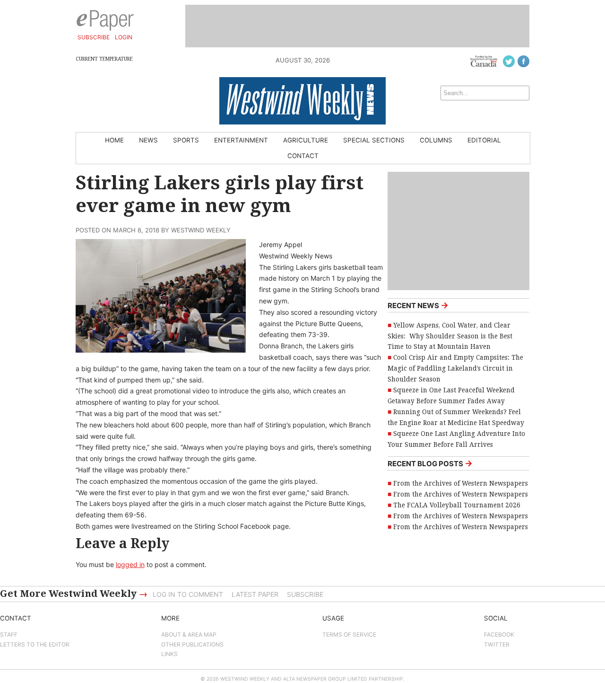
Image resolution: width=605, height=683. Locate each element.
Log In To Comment (188, 594)
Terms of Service (349, 634)
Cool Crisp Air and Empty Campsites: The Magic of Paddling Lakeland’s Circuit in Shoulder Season (455, 368)
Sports (186, 140)
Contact (303, 156)
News (148, 140)
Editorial (484, 140)
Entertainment (241, 140)
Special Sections (374, 140)
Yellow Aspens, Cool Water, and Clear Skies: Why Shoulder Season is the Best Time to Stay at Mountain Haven (450, 336)
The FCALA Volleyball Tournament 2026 (456, 505)
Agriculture (305, 140)
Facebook (499, 634)
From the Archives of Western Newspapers (460, 483)
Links (169, 653)
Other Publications (192, 644)
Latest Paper (255, 594)
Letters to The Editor (34, 644)
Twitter (497, 644)
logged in (130, 564)
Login (123, 37)
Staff (8, 634)
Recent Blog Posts (430, 463)
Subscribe (94, 37)
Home (114, 140)
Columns (436, 140)
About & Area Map (188, 634)
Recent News (418, 305)
